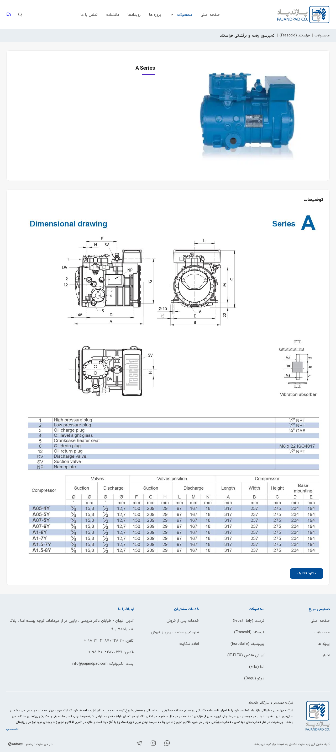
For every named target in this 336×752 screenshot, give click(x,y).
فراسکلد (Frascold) (295, 35)
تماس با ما (89, 15)
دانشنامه (112, 15)
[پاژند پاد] (303, 15)
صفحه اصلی (210, 15)
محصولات (184, 15)
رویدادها (134, 15)
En (8, 15)
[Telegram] (139, 744)
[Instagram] (153, 744)
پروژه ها (155, 15)
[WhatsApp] (167, 744)
